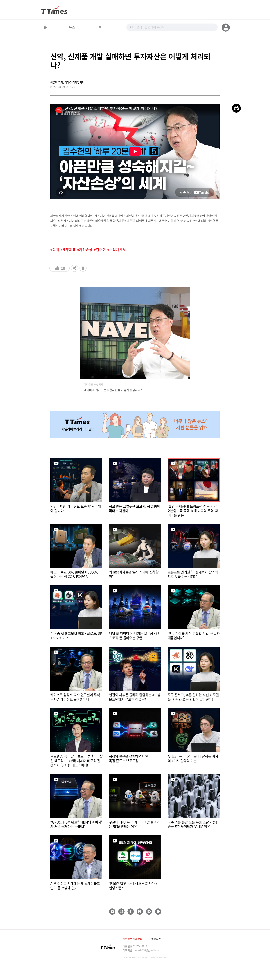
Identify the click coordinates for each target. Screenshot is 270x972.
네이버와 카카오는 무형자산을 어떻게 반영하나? (113, 390)
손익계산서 (117, 249)
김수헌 (101, 249)
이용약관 (156, 939)
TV (99, 27)
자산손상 (85, 249)
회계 (55, 249)
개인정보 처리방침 (132, 939)
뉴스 (72, 27)
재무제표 (69, 249)
